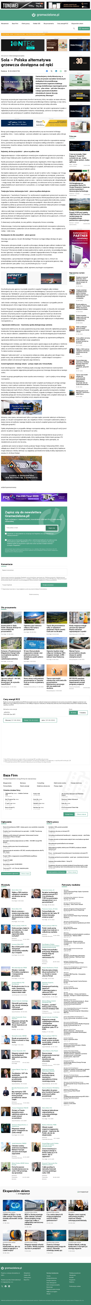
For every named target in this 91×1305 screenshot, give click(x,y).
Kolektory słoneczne (43, 786)
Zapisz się (52, 528)
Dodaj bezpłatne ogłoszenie (10, 873)
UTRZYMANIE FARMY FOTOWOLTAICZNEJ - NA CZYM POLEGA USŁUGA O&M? (23, 34)
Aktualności (5, 56)
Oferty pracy (26, 23)
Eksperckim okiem (77, 23)
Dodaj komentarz (48, 585)
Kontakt (71, 1277)
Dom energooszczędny (17, 56)
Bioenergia (50, 1287)
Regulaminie (8, 551)
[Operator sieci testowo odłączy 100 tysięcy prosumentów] (34, 618)
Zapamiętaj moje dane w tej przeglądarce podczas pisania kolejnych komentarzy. (25, 589)
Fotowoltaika (7, 786)
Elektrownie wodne (60, 783)
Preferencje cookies (75, 1286)
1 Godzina (83, 713)
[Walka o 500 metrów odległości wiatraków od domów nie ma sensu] (72, 353)
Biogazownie (7, 783)
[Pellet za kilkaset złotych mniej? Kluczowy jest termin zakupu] (72, 331)
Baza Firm (15, 23)
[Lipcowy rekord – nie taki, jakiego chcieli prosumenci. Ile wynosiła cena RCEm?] (11, 670)
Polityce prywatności (18, 551)
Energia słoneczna (52, 1278)
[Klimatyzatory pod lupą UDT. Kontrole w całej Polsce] (72, 394)
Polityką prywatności (50, 577)
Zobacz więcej (81, 814)
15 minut (73, 713)
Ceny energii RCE (62, 23)
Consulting (40, 783)
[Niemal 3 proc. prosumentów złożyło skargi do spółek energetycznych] (79, 643)
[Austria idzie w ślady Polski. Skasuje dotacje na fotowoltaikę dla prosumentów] (11, 618)
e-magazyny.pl (24, 1194)
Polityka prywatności (75, 1273)
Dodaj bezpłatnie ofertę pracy (56, 872)
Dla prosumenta (49, 23)
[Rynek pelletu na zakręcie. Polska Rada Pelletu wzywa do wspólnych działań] (72, 308)
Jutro (48, 720)
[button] (74, 28)
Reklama (71, 1282)
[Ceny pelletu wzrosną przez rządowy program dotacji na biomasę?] (72, 342)
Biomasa (23, 783)
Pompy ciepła (58, 786)
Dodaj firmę (69, 814)
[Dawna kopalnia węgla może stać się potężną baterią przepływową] (72, 320)
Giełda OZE (36, 23)
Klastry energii (24, 786)
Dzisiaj (31, 720)
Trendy (48, 1276)
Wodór (48, 1294)
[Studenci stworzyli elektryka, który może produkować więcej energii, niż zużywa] (72, 282)
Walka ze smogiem (52, 1291)
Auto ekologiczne (51, 1282)
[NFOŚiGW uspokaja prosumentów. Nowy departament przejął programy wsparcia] (79, 670)
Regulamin (23, 577)
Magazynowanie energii (53, 1289)
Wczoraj (13, 720)
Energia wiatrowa (76, 783)
